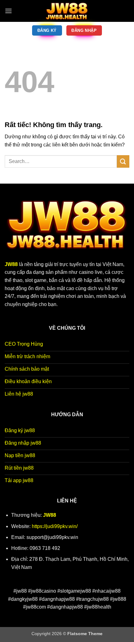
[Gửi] (123, 161)
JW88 (49, 515)
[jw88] (67, 11)
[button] (8, 10)
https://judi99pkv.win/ (55, 526)
